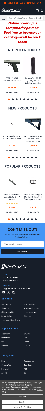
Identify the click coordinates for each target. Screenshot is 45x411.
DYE (3, 342)
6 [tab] (28, 99)
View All (27, 346)
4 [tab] (20, 99)
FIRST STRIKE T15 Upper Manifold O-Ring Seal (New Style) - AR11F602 (33, 197)
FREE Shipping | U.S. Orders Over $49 (22, 2)
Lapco (26, 342)
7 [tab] (32, 99)
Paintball (5, 369)
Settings (22, 396)
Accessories (29, 361)
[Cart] (42, 10)
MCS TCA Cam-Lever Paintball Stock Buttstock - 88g (33, 138)
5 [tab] (24, 99)
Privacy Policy (29, 304)
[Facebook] (3, 292)
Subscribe (22, 251)
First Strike (5, 338)
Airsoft (4, 373)
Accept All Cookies (22, 407)
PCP (25, 369)
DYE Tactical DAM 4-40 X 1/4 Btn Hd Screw (12, 137)
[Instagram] (14, 292)
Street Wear (6, 365)
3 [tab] (17, 99)
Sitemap (27, 316)
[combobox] (25, 17)
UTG (25, 338)
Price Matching (30, 312)
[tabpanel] (12, 76)
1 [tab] (9, 99)
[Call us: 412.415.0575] (37, 10)
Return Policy (6, 316)
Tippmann (5, 334)
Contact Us (6, 304)
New (3, 361)
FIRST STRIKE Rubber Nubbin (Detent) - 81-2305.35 (12, 197)
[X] (8, 292)
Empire (27, 334)
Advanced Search (31, 308)
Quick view (13, 92)
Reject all (22, 402)
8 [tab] (36, 99)
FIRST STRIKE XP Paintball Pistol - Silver (12, 79)
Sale (25, 373)
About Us (5, 308)
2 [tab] (13, 99)
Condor (4, 346)
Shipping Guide (7, 312)
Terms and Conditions (10, 320)
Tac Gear (28, 365)
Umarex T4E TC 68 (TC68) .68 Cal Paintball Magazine (33, 80)
